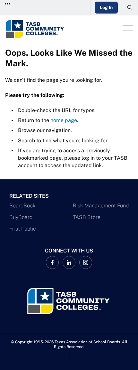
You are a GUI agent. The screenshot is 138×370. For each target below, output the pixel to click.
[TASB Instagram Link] (85, 262)
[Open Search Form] (130, 7)
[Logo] (41, 29)
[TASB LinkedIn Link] (69, 262)
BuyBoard (20, 217)
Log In (106, 7)
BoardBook (22, 206)
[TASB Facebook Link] (52, 262)
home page (63, 120)
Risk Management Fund (101, 206)
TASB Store (86, 217)
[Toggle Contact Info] (7, 3)
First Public (22, 229)
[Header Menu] (128, 28)
